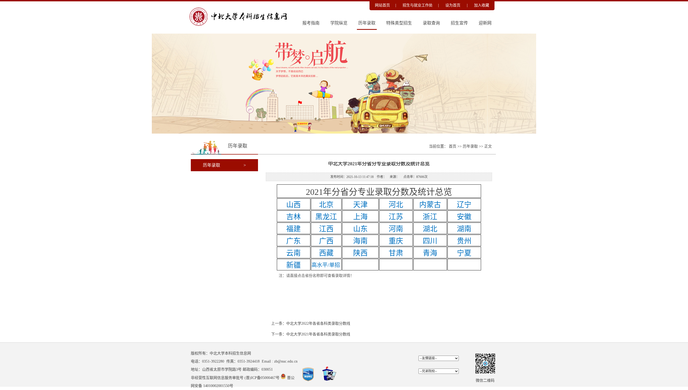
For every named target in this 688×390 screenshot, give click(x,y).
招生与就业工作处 (418, 5)
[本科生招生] (241, 25)
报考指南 (311, 23)
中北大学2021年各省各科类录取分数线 (318, 334)
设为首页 (453, 5)
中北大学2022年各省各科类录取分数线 (318, 323)
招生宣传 (459, 23)
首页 (453, 146)
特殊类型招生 (399, 23)
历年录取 (366, 23)
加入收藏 (481, 5)
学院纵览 (338, 23)
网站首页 (382, 5)
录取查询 (431, 23)
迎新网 (485, 23)
